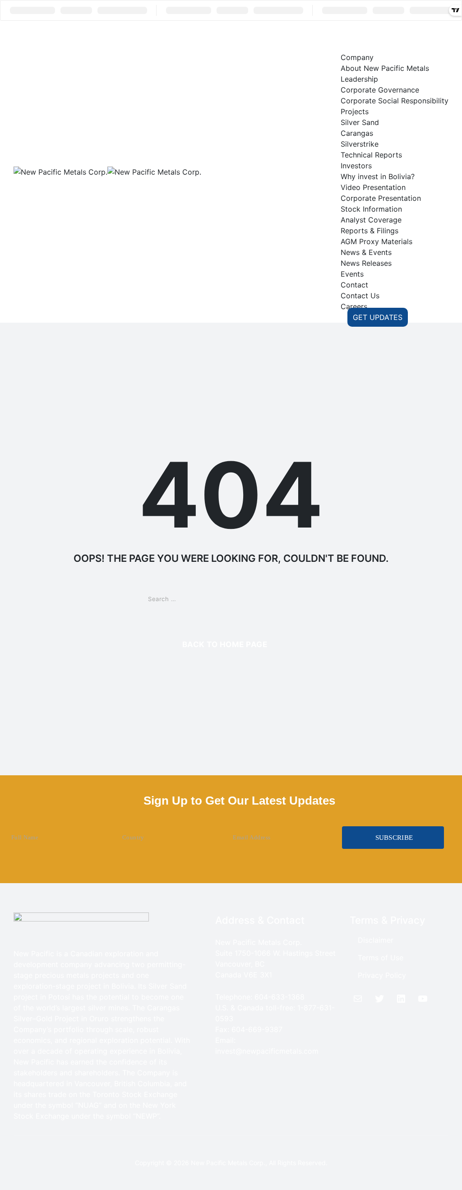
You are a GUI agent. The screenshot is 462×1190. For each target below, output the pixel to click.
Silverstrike (360, 143)
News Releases (366, 263)
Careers (354, 306)
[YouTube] (423, 999)
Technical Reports (371, 154)
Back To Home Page (225, 644)
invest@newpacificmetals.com (267, 1051)
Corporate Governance (380, 89)
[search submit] (307, 599)
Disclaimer (375, 940)
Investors (356, 165)
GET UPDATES (377, 317)
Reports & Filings (369, 230)
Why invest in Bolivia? (378, 176)
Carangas (357, 133)
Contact (354, 284)
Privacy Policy (382, 975)
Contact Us (360, 295)
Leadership (359, 78)
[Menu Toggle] (358, 36)
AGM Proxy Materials (376, 241)
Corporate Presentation (381, 198)
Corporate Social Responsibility (394, 100)
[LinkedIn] (401, 999)
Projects (355, 111)
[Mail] (358, 999)
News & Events (366, 252)
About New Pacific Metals (385, 68)
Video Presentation (373, 187)
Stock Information (371, 208)
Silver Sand (360, 122)
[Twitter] (379, 999)
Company (357, 57)
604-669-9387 (256, 1029)
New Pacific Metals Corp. (228, 1163)
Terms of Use (380, 957)
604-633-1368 (279, 996)
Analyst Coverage (371, 219)
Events (352, 273)
